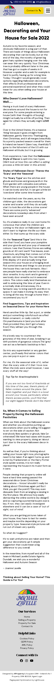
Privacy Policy (27, 648)
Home (27, 616)
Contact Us (32, 10)
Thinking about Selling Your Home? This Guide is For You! (26, 579)
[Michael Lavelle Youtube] (32, 661)
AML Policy (27, 645)
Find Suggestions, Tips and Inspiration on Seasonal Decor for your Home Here (26, 305)
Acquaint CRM (32, 673)
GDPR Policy (27, 641)
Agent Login (37, 676)
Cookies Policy (27, 638)
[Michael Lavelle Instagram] (27, 661)
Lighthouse (39, 680)
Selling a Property (27, 620)
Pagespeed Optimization (20, 680)
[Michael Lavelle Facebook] (22, 661)
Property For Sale (27, 623)
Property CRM (18, 676)
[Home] (9, 10)
